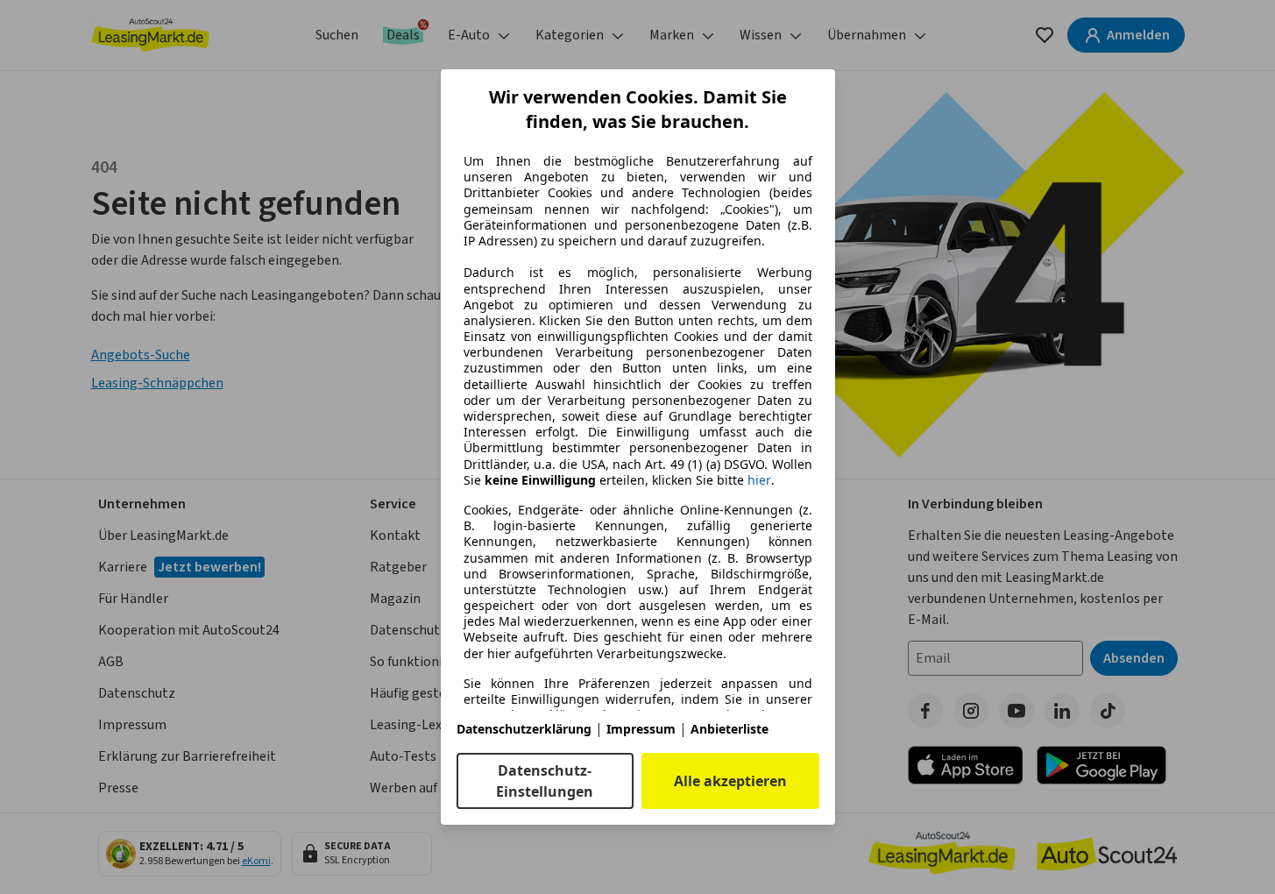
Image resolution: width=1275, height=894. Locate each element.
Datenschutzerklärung (524, 728)
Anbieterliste (730, 728)
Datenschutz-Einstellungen (544, 781)
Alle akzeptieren (730, 781)
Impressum (641, 728)
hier (759, 480)
